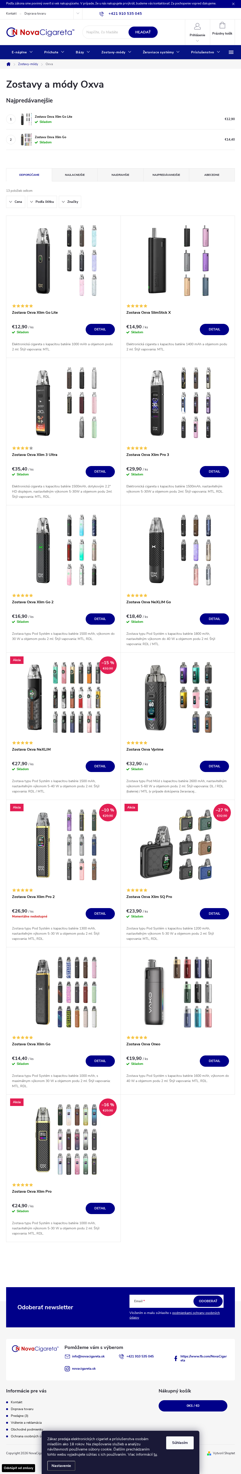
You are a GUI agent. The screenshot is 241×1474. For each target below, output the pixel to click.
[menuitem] (22, 52)
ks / (193, 1405)
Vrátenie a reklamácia (26, 1422)
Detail (100, 329)
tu (155, 1454)
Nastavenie (61, 1465)
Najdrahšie (120, 175)
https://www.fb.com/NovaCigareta (204, 1358)
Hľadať (143, 32)
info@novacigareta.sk (88, 1356)
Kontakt (11, 14)
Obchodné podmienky (27, 1429)
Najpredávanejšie (166, 175)
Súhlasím (180, 1442)
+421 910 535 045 (140, 1356)
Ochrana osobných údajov (30, 1436)
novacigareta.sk (84, 1368)
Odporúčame (29, 175)
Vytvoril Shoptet (224, 1453)
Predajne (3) (19, 1416)
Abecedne (211, 175)
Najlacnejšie (75, 175)
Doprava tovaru (35, 14)
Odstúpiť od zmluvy (18, 1468)
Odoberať (208, 1301)
